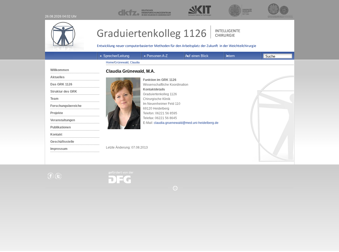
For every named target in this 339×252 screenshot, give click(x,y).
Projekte (56, 113)
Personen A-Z (157, 56)
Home (110, 62)
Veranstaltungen (62, 120)
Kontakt (56, 134)
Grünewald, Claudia (127, 62)
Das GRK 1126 (61, 84)
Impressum (59, 149)
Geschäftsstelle (62, 142)
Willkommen (59, 70)
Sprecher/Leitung (116, 56)
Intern (230, 56)
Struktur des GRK (63, 91)
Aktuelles (57, 77)
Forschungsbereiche (66, 106)
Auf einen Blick (196, 56)
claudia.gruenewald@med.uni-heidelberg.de (186, 123)
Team (54, 99)
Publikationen (60, 127)
